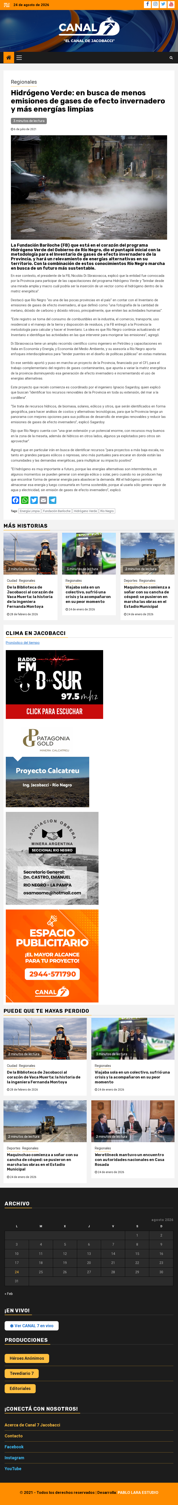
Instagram (14, 1457)
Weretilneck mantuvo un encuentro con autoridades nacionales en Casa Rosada (129, 1160)
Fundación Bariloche (56, 511)
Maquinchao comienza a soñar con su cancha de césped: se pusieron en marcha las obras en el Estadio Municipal (147, 597)
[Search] (171, 57)
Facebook (14, 1446)
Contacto (14, 1435)
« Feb (9, 1294)
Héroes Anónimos (27, 1358)
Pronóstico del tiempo (23, 643)
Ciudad (12, 580)
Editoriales (20, 1388)
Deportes (130, 580)
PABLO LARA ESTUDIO (138, 1492)
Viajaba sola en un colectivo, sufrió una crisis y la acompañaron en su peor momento (88, 594)
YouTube (13, 1468)
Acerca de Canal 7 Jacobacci (32, 1424)
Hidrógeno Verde (85, 511)
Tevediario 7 (22, 1373)
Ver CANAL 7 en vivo (34, 1325)
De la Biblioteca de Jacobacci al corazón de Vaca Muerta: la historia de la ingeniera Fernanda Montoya (30, 597)
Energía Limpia (30, 511)
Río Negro (107, 511)
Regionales (24, 82)
